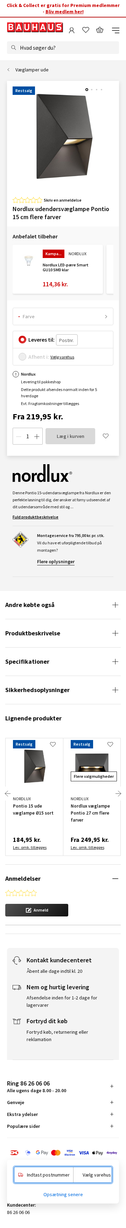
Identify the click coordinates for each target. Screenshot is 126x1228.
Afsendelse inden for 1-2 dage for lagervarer (62, 1001)
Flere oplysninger (56, 561)
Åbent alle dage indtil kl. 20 (54, 971)
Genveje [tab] (15, 1102)
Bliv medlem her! (65, 11)
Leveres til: (41, 339)
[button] (36, 910)
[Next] (118, 794)
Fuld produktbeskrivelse (35, 516)
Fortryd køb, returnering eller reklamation (57, 1035)
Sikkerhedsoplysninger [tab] (37, 690)
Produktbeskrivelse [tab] (32, 633)
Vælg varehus (62, 357)
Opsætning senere (63, 1194)
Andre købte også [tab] (30, 605)
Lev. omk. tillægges (30, 847)
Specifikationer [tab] (27, 661)
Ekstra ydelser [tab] (22, 1114)
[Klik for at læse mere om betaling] (63, 1153)
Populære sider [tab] (23, 1126)
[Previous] (7, 794)
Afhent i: (38, 356)
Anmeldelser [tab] (23, 878)
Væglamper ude (32, 69)
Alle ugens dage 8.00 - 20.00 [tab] (36, 1086)
